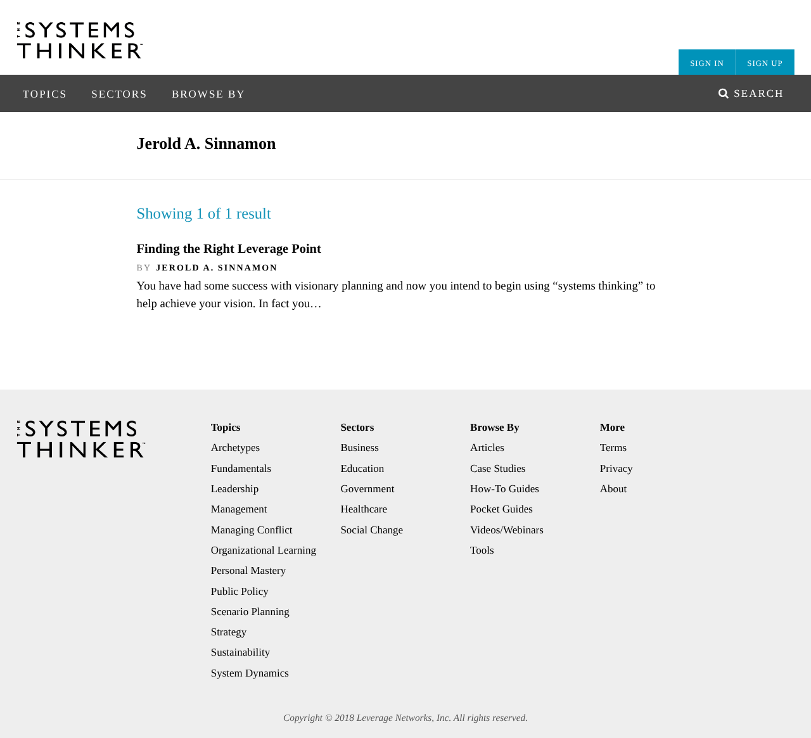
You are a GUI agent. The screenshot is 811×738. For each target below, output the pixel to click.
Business (359, 448)
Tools (482, 550)
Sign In (707, 63)
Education (362, 468)
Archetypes (235, 448)
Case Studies (497, 468)
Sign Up (764, 63)
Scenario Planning (250, 612)
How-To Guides (504, 489)
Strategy (229, 632)
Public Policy (240, 591)
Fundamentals (241, 468)
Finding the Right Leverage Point (229, 249)
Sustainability (241, 652)
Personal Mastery (248, 570)
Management (239, 509)
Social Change (371, 530)
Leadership (235, 489)
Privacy (616, 468)
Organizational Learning (263, 550)
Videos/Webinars (507, 530)
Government (367, 489)
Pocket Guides (501, 509)
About (613, 489)
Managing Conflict (252, 530)
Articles (487, 448)
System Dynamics (250, 673)
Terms (613, 448)
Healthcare (363, 509)
